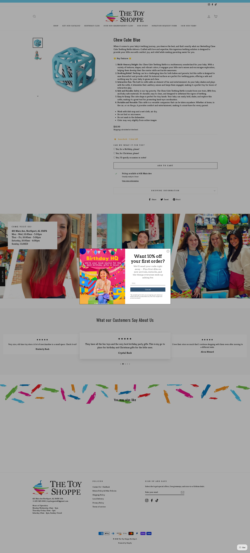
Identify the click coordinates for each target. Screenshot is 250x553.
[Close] (168, 251)
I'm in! (148, 289)
